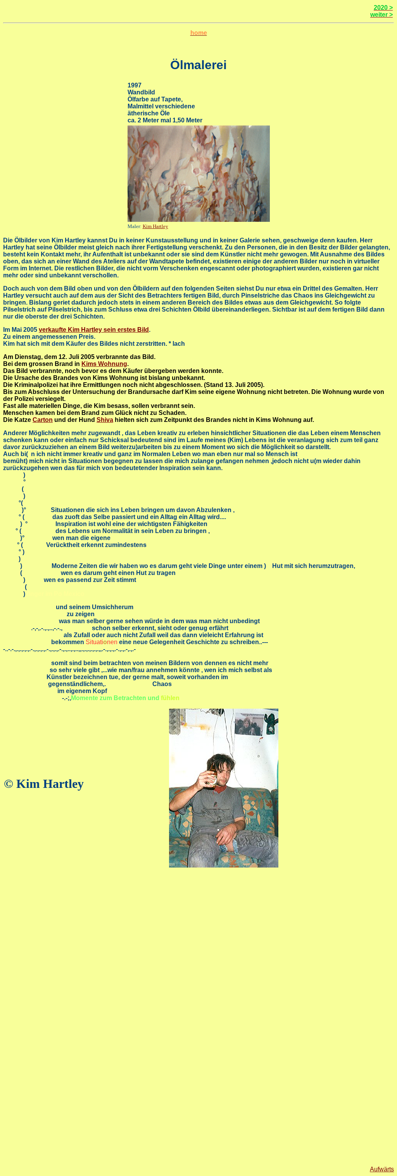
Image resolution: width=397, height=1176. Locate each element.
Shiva (105, 419)
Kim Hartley (155, 226)
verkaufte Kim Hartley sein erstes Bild (94, 329)
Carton (43, 419)
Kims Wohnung (104, 364)
